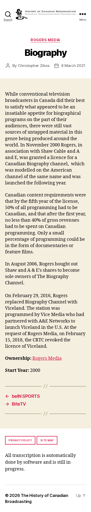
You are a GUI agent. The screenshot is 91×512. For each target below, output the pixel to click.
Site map (47, 440)
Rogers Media (45, 40)
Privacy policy (20, 440)
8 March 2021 (73, 65)
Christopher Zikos (34, 65)
